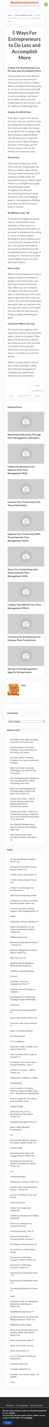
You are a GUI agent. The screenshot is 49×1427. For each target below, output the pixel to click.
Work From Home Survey (21, 1345)
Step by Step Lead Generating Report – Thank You (23, 1188)
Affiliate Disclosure (18, 937)
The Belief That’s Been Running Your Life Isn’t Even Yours (24, 740)
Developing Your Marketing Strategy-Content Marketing (23, 998)
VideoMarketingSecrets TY (22, 1311)
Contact (13, 976)
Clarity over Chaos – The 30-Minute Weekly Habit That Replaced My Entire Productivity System (22, 803)
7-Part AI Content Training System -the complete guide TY (24, 909)
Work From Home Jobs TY (22, 1340)
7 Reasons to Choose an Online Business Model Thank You (24, 901)
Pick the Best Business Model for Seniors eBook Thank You (23, 1141)
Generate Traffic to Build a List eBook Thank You (24, 1047)
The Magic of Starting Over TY (23, 1244)
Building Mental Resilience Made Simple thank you (22, 964)
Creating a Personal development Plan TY (19, 982)
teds (11, 396)
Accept (7, 1423)
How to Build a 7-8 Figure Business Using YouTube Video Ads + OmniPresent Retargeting (24, 1091)
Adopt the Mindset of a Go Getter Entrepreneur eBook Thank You (22, 929)
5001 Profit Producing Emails (23, 895)
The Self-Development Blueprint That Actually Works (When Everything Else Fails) (24, 781)
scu (11, 1171)
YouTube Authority (18, 1364)
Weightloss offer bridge (20, 1325)
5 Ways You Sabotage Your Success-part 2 (22, 889)
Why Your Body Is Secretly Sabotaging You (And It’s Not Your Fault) (23, 770)
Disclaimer (15, 1005)
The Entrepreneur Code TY (22, 1231)
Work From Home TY (19, 1351)
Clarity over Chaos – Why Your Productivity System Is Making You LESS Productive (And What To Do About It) (24, 815)
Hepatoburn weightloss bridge (24, 1078)
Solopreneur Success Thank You (24, 1182)
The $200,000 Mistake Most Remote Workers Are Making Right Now (23, 827)
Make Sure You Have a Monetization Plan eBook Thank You (21, 1114)
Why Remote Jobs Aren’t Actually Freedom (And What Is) (23, 837)
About (13, 916)
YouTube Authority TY (20, 1369)
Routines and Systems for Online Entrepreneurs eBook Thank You (23, 1163)
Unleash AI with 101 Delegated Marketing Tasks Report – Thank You (24, 1304)
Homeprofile (16, 1083)
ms (11, 1135)
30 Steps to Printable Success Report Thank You (23, 868)
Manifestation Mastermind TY (23, 1122)
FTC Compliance (17, 1041)
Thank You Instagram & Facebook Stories (21, 1224)
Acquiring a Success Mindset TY (24, 921)
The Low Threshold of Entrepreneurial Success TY (22, 1237)
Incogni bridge (16, 1106)
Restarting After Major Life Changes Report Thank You (22, 1154)
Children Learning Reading (22, 971)
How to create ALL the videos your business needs (23, 1099)
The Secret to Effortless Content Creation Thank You (23, 1258)
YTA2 (12, 1382)
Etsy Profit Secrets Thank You (23, 1018)
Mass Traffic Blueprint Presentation (20, 1128)
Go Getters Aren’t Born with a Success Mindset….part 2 (23, 1063)
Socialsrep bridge (18, 1176)
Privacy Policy (16, 1148)
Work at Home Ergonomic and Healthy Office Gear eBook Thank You (24, 1332)
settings (29, 1418)
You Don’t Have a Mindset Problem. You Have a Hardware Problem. (24, 760)
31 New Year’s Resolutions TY (23, 874)
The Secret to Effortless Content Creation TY (20, 1266)
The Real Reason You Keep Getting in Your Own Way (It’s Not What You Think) (23, 750)
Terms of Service (17, 1202)
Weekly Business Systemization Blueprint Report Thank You (24, 1318)
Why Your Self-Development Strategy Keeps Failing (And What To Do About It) (23, 791)
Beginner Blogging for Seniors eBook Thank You (23, 951)
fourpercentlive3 (17, 1036)
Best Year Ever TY (18, 958)
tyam (12, 1296)
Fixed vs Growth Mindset (21, 1031)
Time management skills (37, 390)
